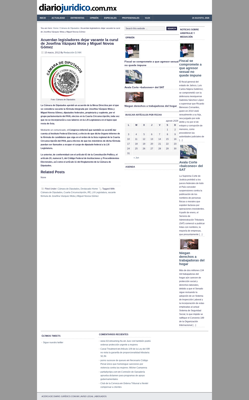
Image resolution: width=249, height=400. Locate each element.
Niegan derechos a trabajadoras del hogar (150, 105)
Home (55, 28)
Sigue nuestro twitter (53, 342)
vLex (147, 18)
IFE (89, 192)
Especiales (110, 18)
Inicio (43, 18)
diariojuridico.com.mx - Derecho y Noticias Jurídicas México (67, 9)
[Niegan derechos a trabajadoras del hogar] (134, 103)
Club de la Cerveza (110, 383)
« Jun (136, 157)
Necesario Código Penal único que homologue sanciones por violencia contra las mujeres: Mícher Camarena (124, 364)
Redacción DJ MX (72, 52)
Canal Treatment (108, 349)
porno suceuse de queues (113, 360)
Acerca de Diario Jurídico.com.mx (60, 396)
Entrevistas (77, 18)
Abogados (100, 396)
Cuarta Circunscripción (75, 192)
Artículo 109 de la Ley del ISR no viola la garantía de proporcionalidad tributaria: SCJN (125, 352)
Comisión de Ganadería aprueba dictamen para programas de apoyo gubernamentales (122, 375)
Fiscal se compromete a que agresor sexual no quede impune (190, 68)
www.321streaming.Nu (111, 341)
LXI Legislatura (99, 192)
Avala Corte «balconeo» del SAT (144, 87)
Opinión (94, 18)
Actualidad (57, 18)
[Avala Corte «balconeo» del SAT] (133, 84)
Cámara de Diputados (69, 28)
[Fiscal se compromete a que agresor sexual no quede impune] (132, 59)
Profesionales (129, 18)
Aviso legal (87, 396)
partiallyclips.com (109, 372)
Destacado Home (89, 188)
